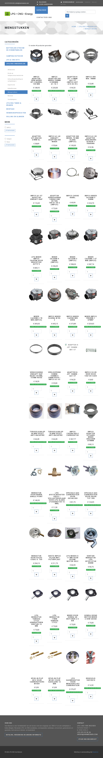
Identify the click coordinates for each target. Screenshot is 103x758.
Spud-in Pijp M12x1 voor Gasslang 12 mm (54, 681)
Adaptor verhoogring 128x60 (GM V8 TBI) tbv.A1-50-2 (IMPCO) (54, 200)
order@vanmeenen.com (22, 3)
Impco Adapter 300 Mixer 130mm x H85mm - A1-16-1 (54, 80)
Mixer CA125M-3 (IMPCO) (72, 258)
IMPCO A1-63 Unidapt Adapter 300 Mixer (54, 138)
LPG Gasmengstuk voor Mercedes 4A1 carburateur (73, 681)
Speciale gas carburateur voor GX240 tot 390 (90, 495)
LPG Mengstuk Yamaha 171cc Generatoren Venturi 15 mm (36, 621)
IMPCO (9, 127)
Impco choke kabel (72, 196)
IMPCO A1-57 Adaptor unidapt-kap (36, 197)
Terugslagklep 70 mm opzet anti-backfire (55, 433)
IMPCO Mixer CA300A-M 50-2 (54, 318)
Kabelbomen (12, 88)
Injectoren (11, 85)
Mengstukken (91, 29)
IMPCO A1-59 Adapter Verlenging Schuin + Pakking (91, 139)
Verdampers (12, 99)
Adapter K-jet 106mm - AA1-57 (72, 374)
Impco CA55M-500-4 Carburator (72, 433)
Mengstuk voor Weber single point (36, 494)
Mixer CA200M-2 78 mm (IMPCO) (36, 318)
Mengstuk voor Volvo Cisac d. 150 (36, 557)
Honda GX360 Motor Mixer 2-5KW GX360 (90, 617)
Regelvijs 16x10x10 (90, 679)
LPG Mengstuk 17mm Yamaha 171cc (54, 619)
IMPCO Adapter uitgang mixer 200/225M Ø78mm (90, 436)
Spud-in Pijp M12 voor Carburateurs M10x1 (37, 681)
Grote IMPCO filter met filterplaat (54, 557)
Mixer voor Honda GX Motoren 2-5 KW (72, 618)
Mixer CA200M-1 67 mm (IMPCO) (91, 258)
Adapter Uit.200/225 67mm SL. (36, 138)
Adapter (9, 139)
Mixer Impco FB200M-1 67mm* (91, 318)
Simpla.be (95, 752)
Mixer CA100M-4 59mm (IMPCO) (54, 259)
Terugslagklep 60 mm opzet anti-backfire (37, 433)
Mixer (8, 142)
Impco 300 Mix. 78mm (91, 77)
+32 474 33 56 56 (9, 3)
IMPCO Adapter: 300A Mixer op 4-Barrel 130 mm (36, 80)
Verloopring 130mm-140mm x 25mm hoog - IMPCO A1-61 (54, 375)
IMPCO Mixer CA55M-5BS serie (73, 318)
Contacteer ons (44, 17)
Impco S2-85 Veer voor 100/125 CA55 (90, 374)
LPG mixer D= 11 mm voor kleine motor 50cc (72, 558)
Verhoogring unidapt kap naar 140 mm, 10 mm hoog (36, 374)
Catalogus (41, 10)
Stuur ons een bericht (87, 739)
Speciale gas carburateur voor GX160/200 (72, 495)
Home (74, 27)
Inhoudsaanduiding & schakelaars (15, 80)
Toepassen (10, 130)
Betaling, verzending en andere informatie (23, 735)
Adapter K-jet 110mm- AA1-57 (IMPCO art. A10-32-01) (72, 80)
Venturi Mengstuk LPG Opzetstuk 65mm (90, 559)
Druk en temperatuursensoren (15, 74)
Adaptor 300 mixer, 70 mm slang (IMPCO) (72, 138)
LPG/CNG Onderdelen (88, 27)
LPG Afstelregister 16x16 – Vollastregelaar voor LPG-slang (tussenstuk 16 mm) (57, 498)
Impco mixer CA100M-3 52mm (91, 197)
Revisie (10, 96)
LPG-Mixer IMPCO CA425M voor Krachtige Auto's (36, 260)
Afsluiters (11, 69)
